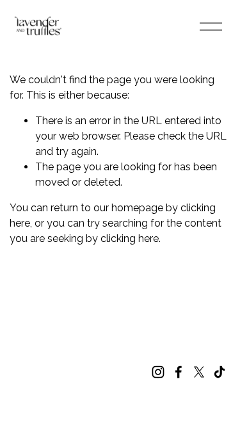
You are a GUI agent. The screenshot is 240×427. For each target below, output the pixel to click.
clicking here (129, 238)
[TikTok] (219, 372)
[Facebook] (178, 372)
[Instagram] (158, 372)
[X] (199, 372)
